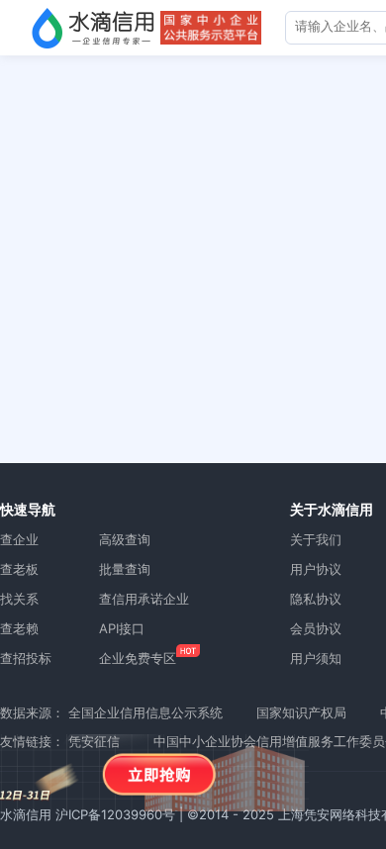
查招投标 (25, 658)
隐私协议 (315, 599)
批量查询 (124, 569)
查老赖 (19, 628)
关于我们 (315, 539)
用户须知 (315, 658)
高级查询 (124, 539)
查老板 (19, 569)
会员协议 (315, 628)
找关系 (19, 599)
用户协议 (315, 569)
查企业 (19, 539)
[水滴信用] (93, 27)
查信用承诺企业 (144, 599)
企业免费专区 (137, 658)
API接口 (122, 628)
